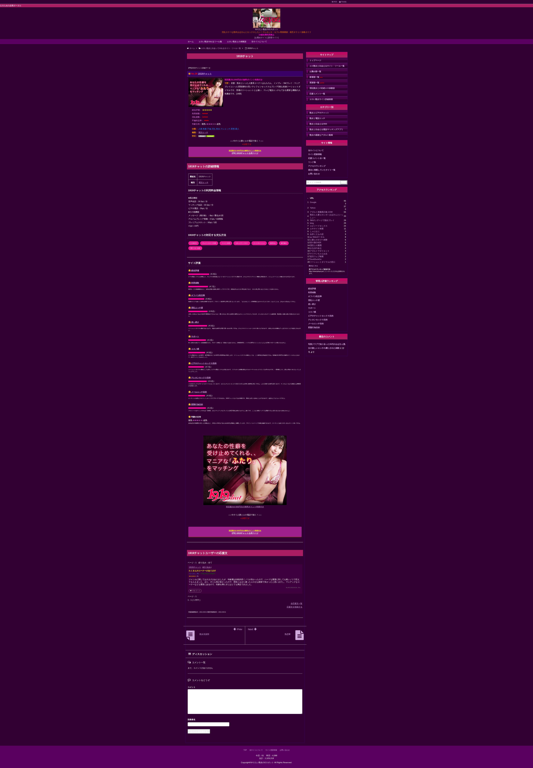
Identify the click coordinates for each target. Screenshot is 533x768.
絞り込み (207, 567)
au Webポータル (317, 237)
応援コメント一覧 (317, 94)
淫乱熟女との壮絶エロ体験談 (322, 88)
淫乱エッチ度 (314, 300)
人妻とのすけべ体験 (318, 240)
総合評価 (312, 288)
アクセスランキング (317, 166)
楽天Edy (273, 243)
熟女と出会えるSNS (318, 124)
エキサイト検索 (317, 229)
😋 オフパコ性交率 (196, 295)
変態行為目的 (314, 327)
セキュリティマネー (242, 243)
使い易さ (312, 304)
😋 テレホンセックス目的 (199, 377)
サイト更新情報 (315, 154)
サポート (312, 308)
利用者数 (312, 292)
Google (313, 202)
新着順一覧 (316, 77)
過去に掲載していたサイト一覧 (321, 170)
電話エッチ (203, 132)
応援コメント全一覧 (317, 158)
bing (312, 223)
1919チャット (205, 74)
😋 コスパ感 (193, 349)
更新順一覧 (317, 83)
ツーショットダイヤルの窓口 (322, 262)
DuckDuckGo (315, 259)
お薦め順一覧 (315, 71)
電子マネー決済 (195, 248)
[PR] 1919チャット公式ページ (245, 152)
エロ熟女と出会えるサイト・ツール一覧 (327, 66)
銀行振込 (284, 243)
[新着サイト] (273, 37)
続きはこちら (313, 266)
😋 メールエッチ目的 (197, 392)
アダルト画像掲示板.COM (321, 212)
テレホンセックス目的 (318, 320)
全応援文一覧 (296, 603)
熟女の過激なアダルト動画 (321, 135)
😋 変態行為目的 (195, 404)
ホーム (191, 41)
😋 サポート (193, 336)
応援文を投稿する (294, 607)
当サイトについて (259, 41)
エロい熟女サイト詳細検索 (321, 99)
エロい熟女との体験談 (236, 41)
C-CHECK (193, 243)
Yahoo (312, 208)
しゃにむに (315, 231)
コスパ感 (312, 312)
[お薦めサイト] (260, 37)
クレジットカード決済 (209, 243)
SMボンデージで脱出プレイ (322, 220)
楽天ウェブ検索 (317, 256)
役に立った (195, 591)
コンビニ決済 (226, 243)
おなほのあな (316, 248)
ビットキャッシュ (259, 243)
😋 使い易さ (193, 322)
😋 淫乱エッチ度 (195, 308)
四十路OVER (315, 242)
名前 (245, 720)
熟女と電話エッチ (317, 118)
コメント (191, 687)
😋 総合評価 (193, 270)
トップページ (315, 60)
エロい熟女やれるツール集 (210, 41)
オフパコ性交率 (315, 296)
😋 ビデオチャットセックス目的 (202, 363)
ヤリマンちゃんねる (318, 254)
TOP (245, 750)
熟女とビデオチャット (319, 113)
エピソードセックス (318, 226)
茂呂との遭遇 (316, 245)
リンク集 (312, 162)
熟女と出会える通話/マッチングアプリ (326, 129)
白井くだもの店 (317, 234)
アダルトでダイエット (319, 251)
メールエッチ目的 (316, 323)
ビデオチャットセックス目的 (320, 316)
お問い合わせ (314, 174)
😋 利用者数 (193, 283)
